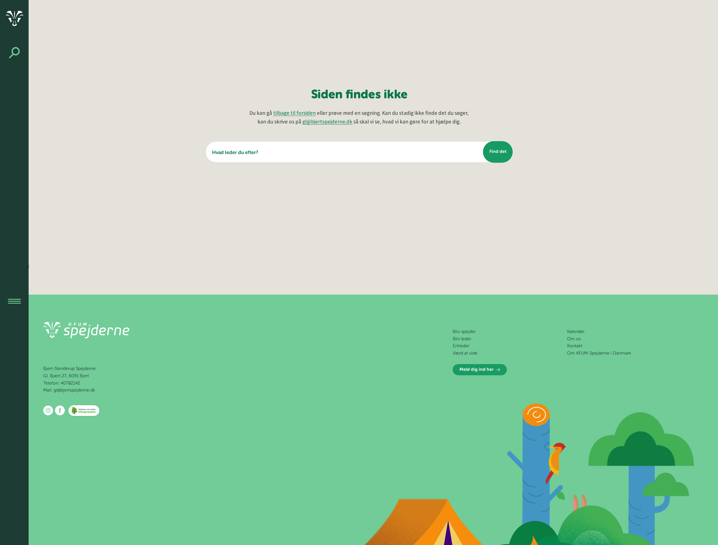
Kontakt (574, 346)
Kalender (575, 332)
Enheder (461, 346)
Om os (574, 339)
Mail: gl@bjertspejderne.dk (69, 390)
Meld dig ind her (476, 369)
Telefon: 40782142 (61, 383)
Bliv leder (462, 339)
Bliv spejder (464, 332)
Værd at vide (465, 353)
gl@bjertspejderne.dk (327, 121)
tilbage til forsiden (294, 113)
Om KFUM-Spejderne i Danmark (599, 353)
